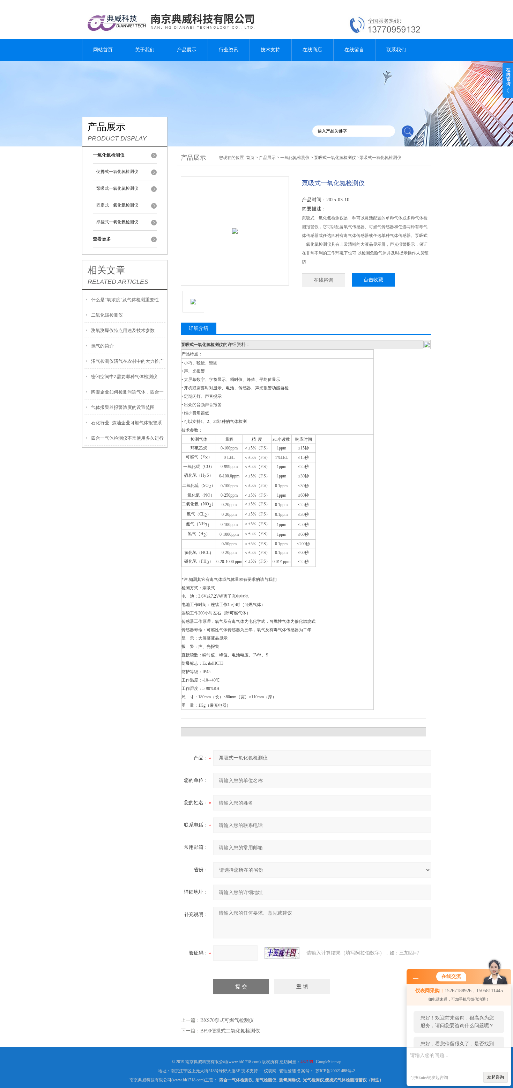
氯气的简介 (102, 345)
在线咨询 (323, 280)
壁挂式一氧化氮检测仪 (117, 221)
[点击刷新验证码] (282, 953)
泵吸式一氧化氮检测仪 (117, 188)
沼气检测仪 (265, 1080)
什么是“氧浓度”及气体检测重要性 (125, 299)
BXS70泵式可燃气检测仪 (227, 1020)
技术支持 (270, 49)
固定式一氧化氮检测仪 (117, 205)
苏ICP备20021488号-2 (335, 1070)
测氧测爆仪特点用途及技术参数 (123, 330)
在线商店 (312, 49)
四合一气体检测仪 (236, 1080)
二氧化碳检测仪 (107, 315)
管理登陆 (287, 1070)
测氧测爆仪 (289, 1080)
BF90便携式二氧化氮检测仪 (230, 1030)
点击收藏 (373, 279)
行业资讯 (228, 49)
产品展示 (186, 49)
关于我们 (145, 49)
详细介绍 (198, 328)
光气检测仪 (313, 1080)
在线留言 (354, 49)
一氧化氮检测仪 (295, 157)
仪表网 (270, 1070)
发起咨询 (495, 1077)
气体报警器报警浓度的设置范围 (123, 407)
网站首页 (103, 49)
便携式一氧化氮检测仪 (117, 171)
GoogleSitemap (328, 1061)
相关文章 (106, 270)
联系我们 (396, 49)
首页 (250, 157)
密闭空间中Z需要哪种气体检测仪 (124, 376)
